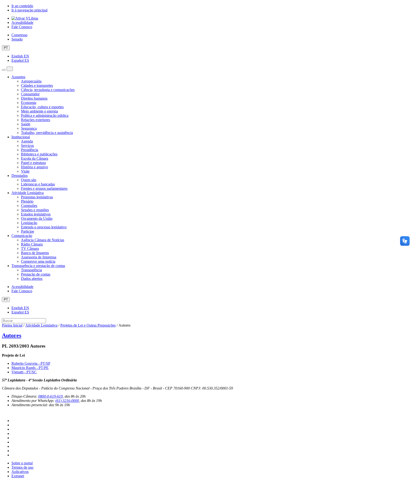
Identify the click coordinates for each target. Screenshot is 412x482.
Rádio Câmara (32, 244)
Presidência (29, 150)
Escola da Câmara (34, 158)
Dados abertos (31, 279)
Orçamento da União (36, 218)
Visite (25, 171)
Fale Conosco (21, 27)
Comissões (29, 206)
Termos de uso (22, 467)
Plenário (27, 201)
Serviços (27, 146)
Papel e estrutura (33, 163)
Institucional (20, 137)
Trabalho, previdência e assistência (47, 133)
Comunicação (21, 236)
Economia (28, 103)
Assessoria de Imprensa (38, 257)
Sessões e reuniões (35, 210)
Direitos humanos (34, 98)
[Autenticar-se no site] (3, 413)
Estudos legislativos (36, 214)
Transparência (31, 270)
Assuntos (18, 77)
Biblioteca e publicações (39, 154)
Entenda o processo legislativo (44, 227)
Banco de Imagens (35, 253)
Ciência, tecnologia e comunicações (48, 90)
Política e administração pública (44, 115)
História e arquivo (34, 167)
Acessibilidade (22, 23)
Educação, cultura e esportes (42, 107)
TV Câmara (30, 248)
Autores (11, 335)
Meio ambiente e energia (39, 111)
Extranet (17, 476)
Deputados (19, 176)
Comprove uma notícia (38, 261)
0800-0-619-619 (50, 396)
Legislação (29, 223)
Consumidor (30, 94)
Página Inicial (12, 325)
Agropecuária (31, 81)
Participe (27, 231)
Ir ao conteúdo (22, 6)
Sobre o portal (22, 463)
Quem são (28, 180)
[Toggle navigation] (4, 70)
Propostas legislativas (37, 197)
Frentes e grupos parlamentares (44, 188)
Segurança (29, 128)
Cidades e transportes (37, 85)
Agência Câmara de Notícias (42, 240)
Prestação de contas (35, 274)
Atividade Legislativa (27, 193)
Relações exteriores (35, 120)
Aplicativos (20, 472)
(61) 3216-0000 (67, 401)
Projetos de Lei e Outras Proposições (88, 325)
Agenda (27, 141)
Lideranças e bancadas (38, 184)
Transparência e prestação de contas (38, 266)
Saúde (25, 124)
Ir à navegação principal (29, 10)
